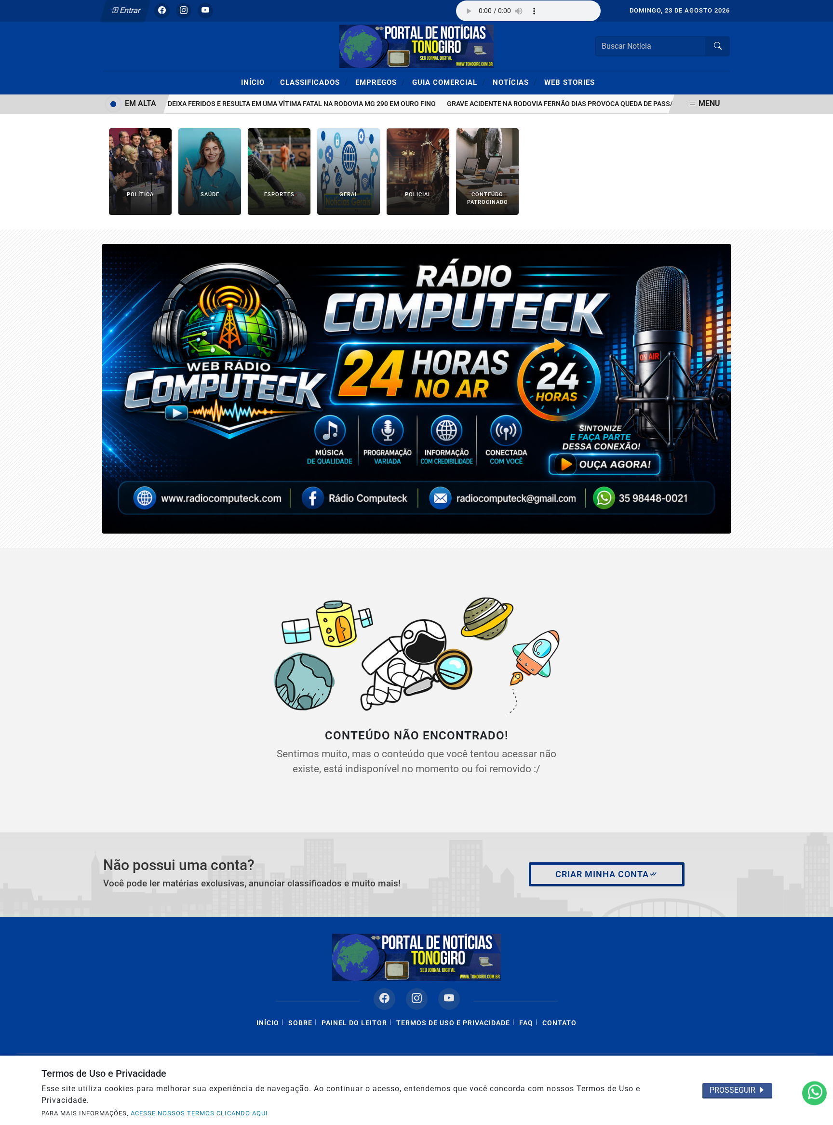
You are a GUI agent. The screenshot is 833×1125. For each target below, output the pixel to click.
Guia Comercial (448, 82)
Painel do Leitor (354, 1023)
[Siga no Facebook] (162, 10)
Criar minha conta (602, 874)
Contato (559, 1023)
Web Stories (569, 82)
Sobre (300, 1023)
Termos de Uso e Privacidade (453, 1023)
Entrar (129, 10)
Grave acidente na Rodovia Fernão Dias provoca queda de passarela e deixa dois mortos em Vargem (606, 104)
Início (257, 82)
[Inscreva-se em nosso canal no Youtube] (449, 999)
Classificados (314, 82)
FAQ (526, 1023)
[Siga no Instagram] (183, 10)
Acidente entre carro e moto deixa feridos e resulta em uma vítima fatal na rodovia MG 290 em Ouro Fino (230, 104)
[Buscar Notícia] (718, 46)
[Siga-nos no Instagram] (417, 999)
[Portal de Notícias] (416, 45)
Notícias (515, 82)
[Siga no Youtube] (205, 10)
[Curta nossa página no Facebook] (384, 999)
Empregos (380, 82)
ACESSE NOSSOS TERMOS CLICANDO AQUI (199, 1113)
